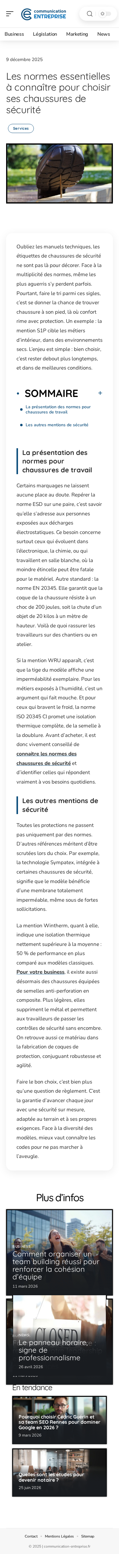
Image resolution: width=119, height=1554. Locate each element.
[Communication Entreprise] (43, 13)
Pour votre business (40, 971)
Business (22, 1246)
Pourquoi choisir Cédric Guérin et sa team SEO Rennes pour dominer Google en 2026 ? (59, 1422)
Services (21, 128)
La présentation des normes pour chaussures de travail (58, 409)
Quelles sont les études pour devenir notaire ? (51, 1477)
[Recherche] (89, 14)
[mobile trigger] (11, 13)
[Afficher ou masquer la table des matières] (90, 393)
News (24, 1335)
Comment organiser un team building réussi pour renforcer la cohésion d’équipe (56, 1265)
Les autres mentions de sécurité (57, 425)
